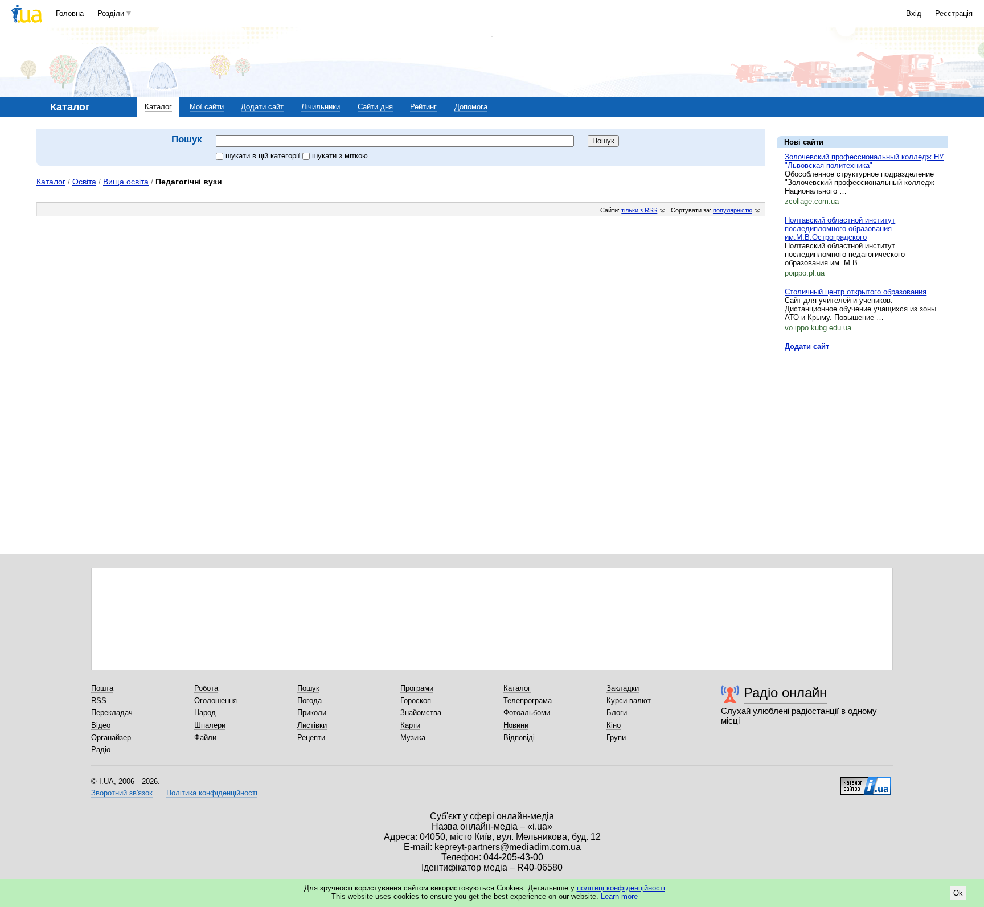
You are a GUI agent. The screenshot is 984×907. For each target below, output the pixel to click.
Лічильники (320, 106)
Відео (100, 725)
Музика (412, 737)
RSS (98, 700)
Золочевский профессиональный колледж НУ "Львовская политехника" (864, 161)
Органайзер (111, 737)
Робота (206, 688)
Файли (205, 737)
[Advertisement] (862, 434)
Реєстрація (954, 13)
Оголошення (215, 700)
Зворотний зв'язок (122, 793)
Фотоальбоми (526, 712)
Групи (616, 737)
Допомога (470, 106)
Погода (309, 700)
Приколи (311, 712)
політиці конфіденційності (621, 888)
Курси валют (628, 700)
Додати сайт (262, 106)
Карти (410, 725)
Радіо (100, 749)
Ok (958, 893)
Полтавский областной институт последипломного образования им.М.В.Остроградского (840, 228)
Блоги (616, 712)
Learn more (619, 896)
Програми (416, 688)
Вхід (913, 13)
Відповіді (519, 737)
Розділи (110, 13)
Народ (205, 712)
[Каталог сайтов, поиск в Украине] (865, 781)
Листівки (312, 725)
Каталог (158, 106)
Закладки (622, 688)
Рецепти (311, 737)
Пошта (102, 688)
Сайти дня (375, 106)
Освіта (84, 181)
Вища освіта (126, 181)
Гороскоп (415, 700)
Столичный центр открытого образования (855, 292)
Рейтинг (423, 106)
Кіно (613, 725)
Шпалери (210, 725)
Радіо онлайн (785, 692)
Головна (70, 13)
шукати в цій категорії (264, 155)
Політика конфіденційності (211, 793)
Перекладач (112, 712)
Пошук (308, 688)
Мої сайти (207, 106)
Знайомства (420, 712)
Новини (515, 725)
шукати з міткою (340, 155)
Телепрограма (527, 700)
